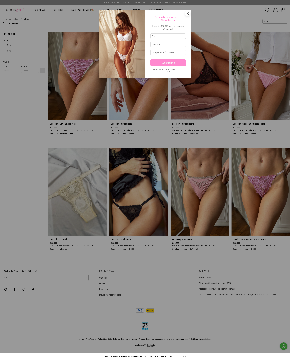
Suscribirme (168, 62)
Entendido (181, 356)
